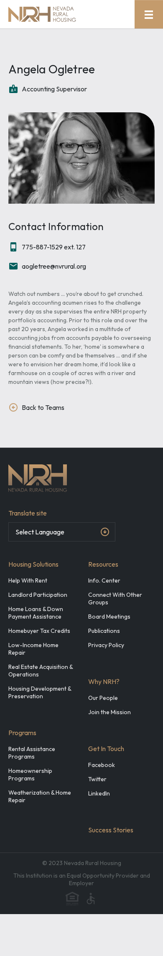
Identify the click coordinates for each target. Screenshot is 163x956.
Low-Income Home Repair (33, 648)
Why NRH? (104, 681)
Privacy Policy (106, 645)
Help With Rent (27, 580)
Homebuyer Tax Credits (39, 631)
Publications (104, 631)
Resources (103, 564)
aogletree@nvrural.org (54, 266)
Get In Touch (106, 748)
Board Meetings (109, 616)
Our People (103, 698)
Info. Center (104, 580)
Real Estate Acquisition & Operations (40, 670)
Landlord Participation (37, 594)
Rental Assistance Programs (31, 752)
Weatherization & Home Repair (39, 796)
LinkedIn (99, 793)
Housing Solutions (33, 564)
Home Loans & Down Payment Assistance (35, 612)
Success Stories (110, 830)
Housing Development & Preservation (39, 692)
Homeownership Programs (30, 774)
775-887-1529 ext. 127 (54, 247)
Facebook (101, 765)
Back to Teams (43, 407)
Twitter (97, 779)
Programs (22, 732)
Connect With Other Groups (115, 598)
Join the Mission (109, 712)
